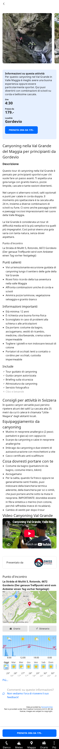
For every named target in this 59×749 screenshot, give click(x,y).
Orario (16, 628)
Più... (5, 680)
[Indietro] (4, 3)
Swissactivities (47, 707)
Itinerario (44, 628)
